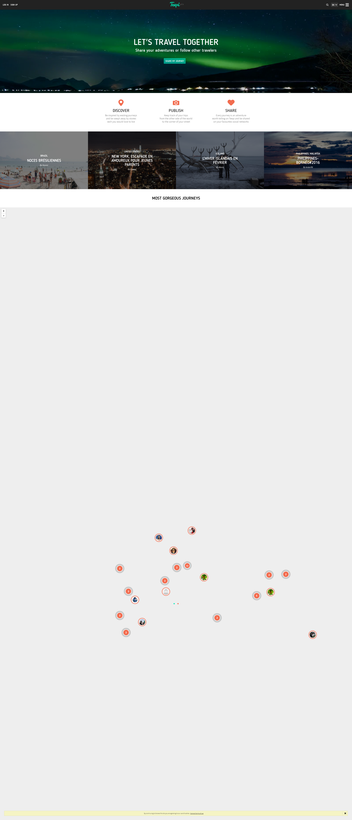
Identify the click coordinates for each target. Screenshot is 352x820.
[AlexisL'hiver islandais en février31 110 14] (158, 537)
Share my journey (174, 61)
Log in (6, 5)
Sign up (14, 5)
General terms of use (197, 813)
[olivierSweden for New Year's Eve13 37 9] (191, 530)
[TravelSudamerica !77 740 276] (135, 599)
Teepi (176, 4)
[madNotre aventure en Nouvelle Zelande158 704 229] (312, 634)
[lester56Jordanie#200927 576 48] (204, 577)
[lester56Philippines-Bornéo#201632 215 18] (270, 592)
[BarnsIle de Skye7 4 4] (173, 550)
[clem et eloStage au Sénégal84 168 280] (166, 591)
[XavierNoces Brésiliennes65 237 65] (142, 622)
